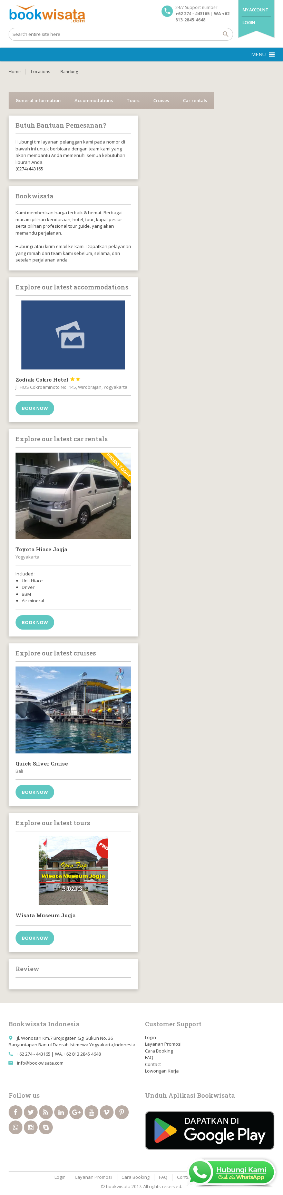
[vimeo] (107, 1112)
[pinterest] (122, 1112)
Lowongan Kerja (162, 1071)
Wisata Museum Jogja (46, 915)
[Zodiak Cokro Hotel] (73, 334)
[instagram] (31, 1127)
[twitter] (31, 1112)
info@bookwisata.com (40, 1063)
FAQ (149, 1057)
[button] (258, 54)
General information (38, 100)
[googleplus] (76, 1112)
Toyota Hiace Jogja (41, 549)
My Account (255, 10)
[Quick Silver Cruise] (73, 709)
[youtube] (91, 1112)
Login (249, 23)
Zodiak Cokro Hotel (48, 379)
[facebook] (15, 1112)
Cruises (161, 100)
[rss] (46, 1112)
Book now (35, 408)
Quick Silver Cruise (42, 763)
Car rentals (195, 100)
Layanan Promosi (163, 1044)
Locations (40, 72)
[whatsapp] (15, 1127)
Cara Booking (159, 1051)
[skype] (46, 1127)
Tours (133, 100)
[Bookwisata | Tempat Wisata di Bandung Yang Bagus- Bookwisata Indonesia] (47, 13)
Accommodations (94, 100)
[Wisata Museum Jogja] (73, 870)
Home (15, 72)
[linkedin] (61, 1112)
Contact (153, 1064)
